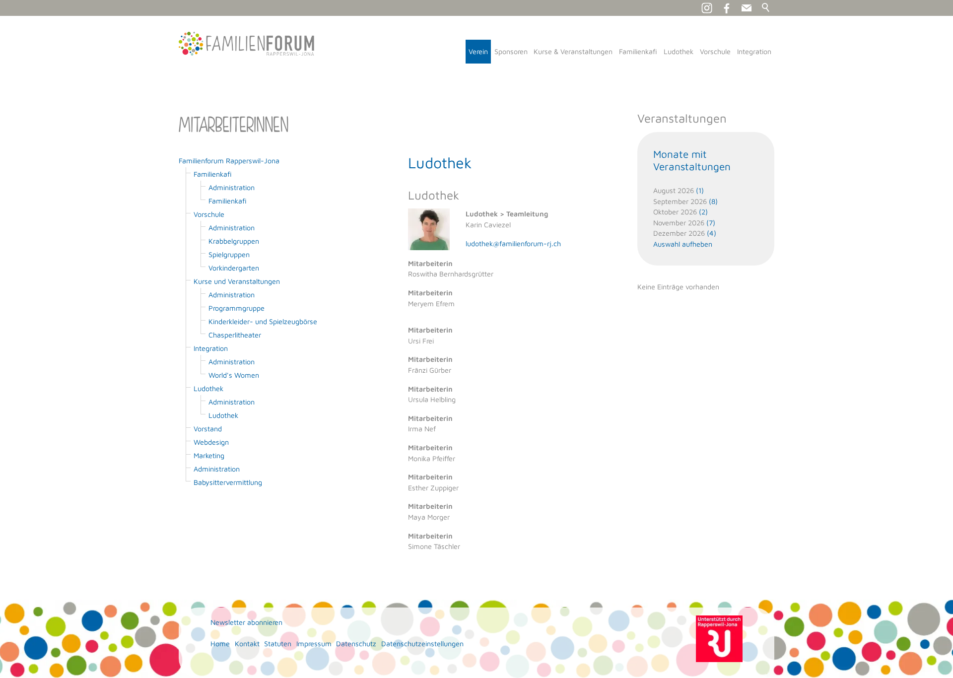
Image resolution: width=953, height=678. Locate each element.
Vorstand (208, 428)
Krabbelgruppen (233, 241)
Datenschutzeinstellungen (422, 643)
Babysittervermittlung (228, 482)
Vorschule (715, 51)
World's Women (233, 375)
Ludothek (678, 51)
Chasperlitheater (234, 335)
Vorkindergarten (233, 268)
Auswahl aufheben (682, 244)
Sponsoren (511, 51)
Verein (478, 51)
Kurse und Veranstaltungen (237, 281)
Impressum (314, 643)
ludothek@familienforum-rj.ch (513, 243)
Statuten (277, 643)
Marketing (209, 455)
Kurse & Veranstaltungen (573, 51)
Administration (231, 187)
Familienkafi (638, 51)
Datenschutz (356, 643)
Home (220, 643)
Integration (754, 51)
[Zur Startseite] (247, 44)
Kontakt (247, 643)
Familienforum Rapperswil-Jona (229, 160)
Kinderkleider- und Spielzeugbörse (262, 321)
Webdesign (211, 442)
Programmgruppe (236, 308)
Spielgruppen (229, 254)
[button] (746, 8)
